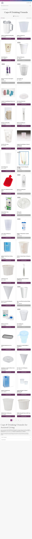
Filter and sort (16, 16)
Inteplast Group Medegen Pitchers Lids (8, 101)
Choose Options (8, 38)
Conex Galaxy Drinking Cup (5, 233)
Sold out (23, 60)
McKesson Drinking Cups (21, 189)
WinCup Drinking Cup (20, 57)
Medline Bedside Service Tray (6, 345)
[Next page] (21, 420)
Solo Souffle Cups (20, 78)
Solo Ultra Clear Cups (4, 144)
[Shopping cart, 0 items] (29, 3)
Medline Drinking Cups (21, 35)
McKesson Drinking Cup (21, 122)
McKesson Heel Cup (4, 323)
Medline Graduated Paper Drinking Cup (23, 256)
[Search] (30, 5)
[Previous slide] (1, 0)
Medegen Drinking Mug (5, 122)
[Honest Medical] (2, 2)
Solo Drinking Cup (4, 57)
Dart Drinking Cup (20, 323)
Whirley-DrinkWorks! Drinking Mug (7, 35)
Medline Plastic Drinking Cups (6, 413)
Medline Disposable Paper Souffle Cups (23, 413)
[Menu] (30, 3)
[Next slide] (30, 0)
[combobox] (15, 6)
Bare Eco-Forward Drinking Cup (6, 301)
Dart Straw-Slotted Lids (21, 101)
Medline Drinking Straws (5, 390)
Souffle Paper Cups (4, 278)
